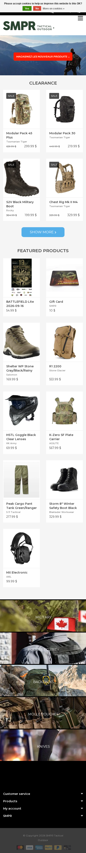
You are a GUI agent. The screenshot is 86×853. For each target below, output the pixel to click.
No (37, 8)
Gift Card (56, 302)
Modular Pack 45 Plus (19, 135)
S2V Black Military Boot (20, 204)
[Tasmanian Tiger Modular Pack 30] (64, 109)
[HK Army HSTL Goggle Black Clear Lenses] (21, 410)
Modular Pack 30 (62, 133)
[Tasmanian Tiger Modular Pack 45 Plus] (21, 109)
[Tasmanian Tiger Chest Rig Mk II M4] (64, 178)
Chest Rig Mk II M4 (63, 202)
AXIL (8, 576)
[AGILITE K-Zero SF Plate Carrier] (64, 410)
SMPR (52, 305)
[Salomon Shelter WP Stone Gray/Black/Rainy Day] (21, 342)
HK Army (11, 443)
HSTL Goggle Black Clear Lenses (21, 437)
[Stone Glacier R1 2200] (64, 342)
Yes (27, 8)
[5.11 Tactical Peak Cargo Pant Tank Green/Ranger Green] (21, 479)
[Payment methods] (19, 847)
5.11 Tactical (13, 512)
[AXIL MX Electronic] (21, 548)
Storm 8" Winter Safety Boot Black (63, 506)
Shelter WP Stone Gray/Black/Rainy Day (20, 368)
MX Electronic (17, 572)
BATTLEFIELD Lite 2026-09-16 (20, 304)
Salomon (11, 374)
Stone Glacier (57, 370)
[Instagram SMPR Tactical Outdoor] (50, 775)
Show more (42, 232)
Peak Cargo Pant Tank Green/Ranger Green (21, 506)
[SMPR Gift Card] (64, 277)
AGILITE (54, 443)
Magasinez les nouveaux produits (43, 56)
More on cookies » (53, 8)
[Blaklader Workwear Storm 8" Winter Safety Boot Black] (64, 479)
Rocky (10, 210)
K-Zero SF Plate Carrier (61, 437)
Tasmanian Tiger (16, 141)
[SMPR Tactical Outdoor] (28, 25)
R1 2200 (55, 366)
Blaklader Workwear (61, 512)
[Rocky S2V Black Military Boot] (21, 178)
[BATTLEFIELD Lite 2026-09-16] (21, 277)
